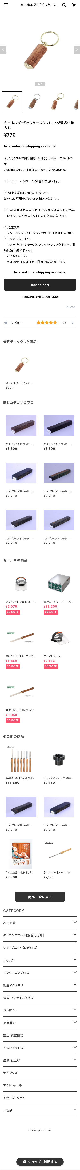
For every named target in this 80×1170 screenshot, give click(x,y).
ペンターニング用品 (16, 972)
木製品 (7, 1110)
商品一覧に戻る (40, 897)
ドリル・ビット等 (13, 1047)
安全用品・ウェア (14, 1097)
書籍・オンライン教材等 (18, 997)
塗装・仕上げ (11, 1060)
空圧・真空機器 (13, 1035)
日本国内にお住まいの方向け (40, 297)
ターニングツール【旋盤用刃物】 (23, 935)
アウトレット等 (12, 1085)
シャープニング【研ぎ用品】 (20, 947)
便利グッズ (10, 1072)
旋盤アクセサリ (13, 985)
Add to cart (40, 285)
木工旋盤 (9, 922)
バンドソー (10, 1010)
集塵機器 (9, 1022)
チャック (8, 960)
